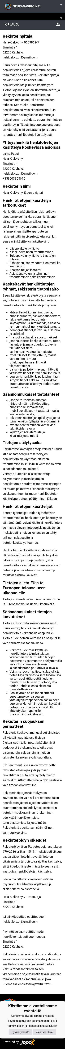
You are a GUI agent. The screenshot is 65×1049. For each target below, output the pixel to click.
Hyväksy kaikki (20, 1032)
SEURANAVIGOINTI (37, 5)
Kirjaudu (12, 24)
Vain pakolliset (45, 1032)
